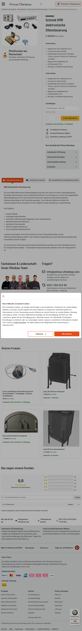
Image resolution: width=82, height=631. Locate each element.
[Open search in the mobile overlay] (41, 4)
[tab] (12, 180)
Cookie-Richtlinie (19, 322)
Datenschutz (30, 629)
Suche (77, 497)
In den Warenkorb (70, 118)
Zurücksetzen (50, 112)
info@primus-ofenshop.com (63, 271)
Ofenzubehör (21, 9)
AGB (10, 629)
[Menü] (78, 610)
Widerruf (55, 629)
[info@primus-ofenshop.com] (43, 271)
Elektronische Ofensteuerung (37, 9)
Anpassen (39, 334)
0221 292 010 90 (57, 285)
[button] (5, 4)
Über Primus (6, 557)
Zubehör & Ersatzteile (8, 9)
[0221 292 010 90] (43, 285)
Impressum (19, 629)
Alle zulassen (67, 334)
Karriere (4, 629)
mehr (28, 567)
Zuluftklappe (50, 104)
